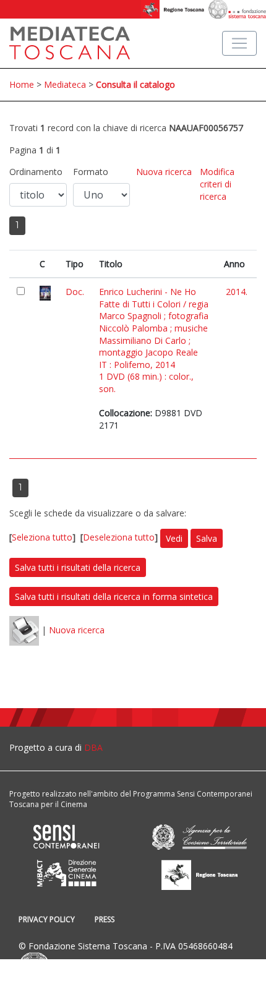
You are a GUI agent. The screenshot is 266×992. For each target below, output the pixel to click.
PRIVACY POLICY (47, 919)
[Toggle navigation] (239, 43)
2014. (236, 291)
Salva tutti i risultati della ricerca (77, 567)
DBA (93, 747)
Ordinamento (35, 171)
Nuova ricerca (164, 171)
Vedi (174, 538)
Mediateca (65, 84)
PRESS (104, 919)
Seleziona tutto (42, 538)
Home (21, 84)
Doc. (75, 291)
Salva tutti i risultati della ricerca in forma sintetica (114, 596)
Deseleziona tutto (119, 538)
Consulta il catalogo (135, 84)
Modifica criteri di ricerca (217, 184)
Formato (90, 171)
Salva (206, 538)
